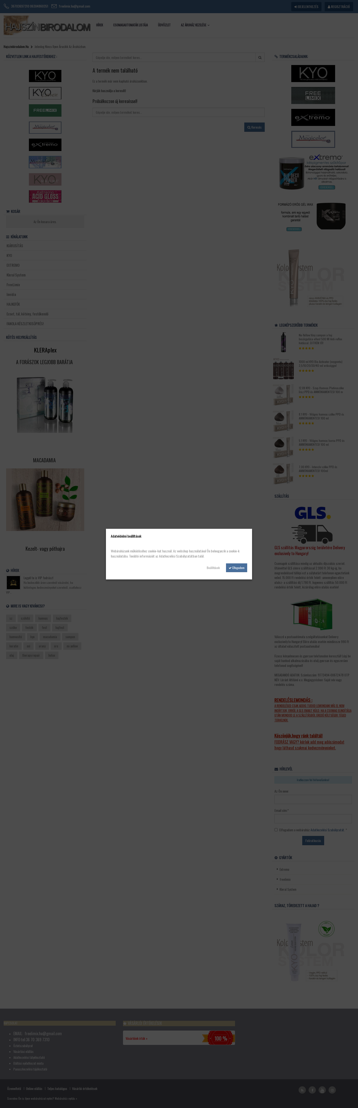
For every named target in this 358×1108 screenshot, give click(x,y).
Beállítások (213, 568)
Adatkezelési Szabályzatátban (178, 556)
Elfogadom (238, 568)
